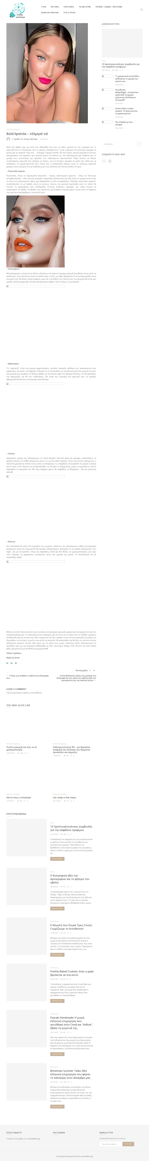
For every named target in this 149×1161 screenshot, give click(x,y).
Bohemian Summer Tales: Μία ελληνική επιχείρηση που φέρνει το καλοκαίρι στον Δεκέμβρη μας (70, 1074)
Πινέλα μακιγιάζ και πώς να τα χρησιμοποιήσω (21, 748)
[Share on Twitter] (12, 664)
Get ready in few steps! (64, 797)
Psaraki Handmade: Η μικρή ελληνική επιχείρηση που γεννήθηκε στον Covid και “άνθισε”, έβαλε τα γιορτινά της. (71, 1023)
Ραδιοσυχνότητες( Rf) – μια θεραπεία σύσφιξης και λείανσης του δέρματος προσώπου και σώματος (71, 750)
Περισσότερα (57, 859)
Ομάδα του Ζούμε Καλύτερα (25, 139)
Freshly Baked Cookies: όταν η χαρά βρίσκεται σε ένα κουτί (71, 973)
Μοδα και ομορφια (50, 13)
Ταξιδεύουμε (85, 7)
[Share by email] (17, 664)
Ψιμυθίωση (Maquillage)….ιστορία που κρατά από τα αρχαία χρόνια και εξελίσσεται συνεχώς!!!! (127, 94)
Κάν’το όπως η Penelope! (18, 797)
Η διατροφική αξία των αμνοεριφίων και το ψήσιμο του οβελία (69, 879)
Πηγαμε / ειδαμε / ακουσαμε (109, 7)
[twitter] (94, 670)
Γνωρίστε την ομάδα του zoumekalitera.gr (23, 1138)
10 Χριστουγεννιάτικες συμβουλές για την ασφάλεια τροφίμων (71, 828)
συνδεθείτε (37, 692)
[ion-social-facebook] (104, 161)
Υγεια (43, 7)
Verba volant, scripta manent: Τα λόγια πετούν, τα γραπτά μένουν (126, 111)
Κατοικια (55, 7)
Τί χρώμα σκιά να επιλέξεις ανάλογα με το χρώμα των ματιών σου (127, 79)
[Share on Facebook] (8, 664)
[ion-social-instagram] (110, 161)
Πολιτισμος (69, 7)
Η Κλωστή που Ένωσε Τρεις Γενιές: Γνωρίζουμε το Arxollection (71, 926)
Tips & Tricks (69, 13)
